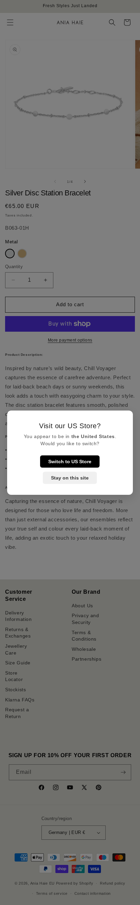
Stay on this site (70, 478)
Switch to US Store (69, 461)
